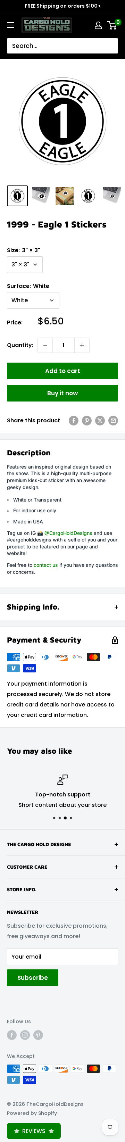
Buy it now (62, 393)
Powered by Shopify (32, 1113)
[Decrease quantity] (45, 345)
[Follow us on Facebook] (12, 1035)
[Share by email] (113, 420)
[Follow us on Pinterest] (38, 1035)
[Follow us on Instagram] (25, 1035)
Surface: (28, 286)
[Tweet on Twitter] (100, 420)
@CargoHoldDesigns (68, 533)
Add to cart (62, 371)
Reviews (33, 1131)
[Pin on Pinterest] (87, 420)
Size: (23, 250)
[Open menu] (10, 25)
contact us (46, 565)
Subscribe (32, 978)
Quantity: (20, 345)
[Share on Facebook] (73, 420)
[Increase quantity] (82, 345)
